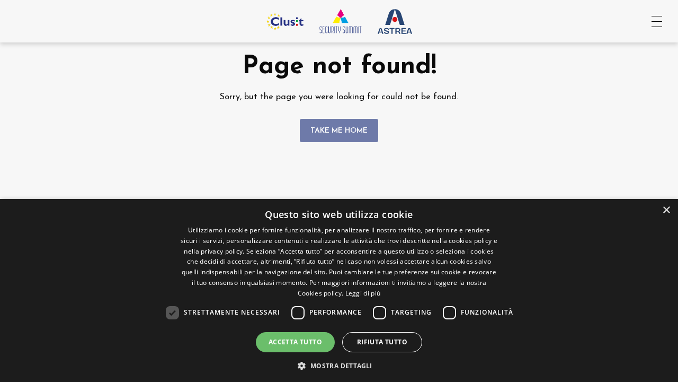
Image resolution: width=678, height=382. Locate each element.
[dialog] (339, 290)
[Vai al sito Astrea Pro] (395, 21)
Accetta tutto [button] (295, 341)
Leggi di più (363, 293)
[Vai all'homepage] (340, 21)
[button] (339, 364)
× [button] (666, 210)
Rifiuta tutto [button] (382, 341)
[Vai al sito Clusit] (285, 21)
